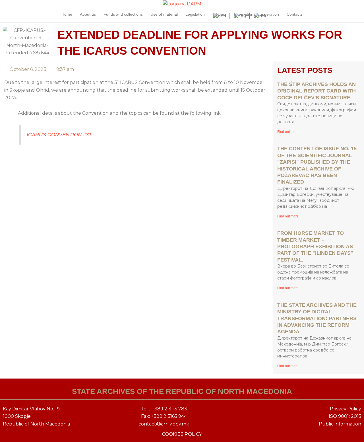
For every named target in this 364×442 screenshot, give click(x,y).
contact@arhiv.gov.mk (163, 424)
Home (66, 14)
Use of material (164, 14)
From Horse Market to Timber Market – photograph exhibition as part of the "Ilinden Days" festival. (315, 246)
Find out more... (289, 132)
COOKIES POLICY (182, 434)
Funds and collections (123, 14)
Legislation (195, 14)
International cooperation (256, 14)
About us (88, 14)
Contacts (295, 14)
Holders (219, 14)
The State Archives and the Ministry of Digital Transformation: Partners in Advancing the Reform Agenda (317, 318)
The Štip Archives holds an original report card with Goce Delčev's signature (316, 90)
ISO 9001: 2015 (345, 416)
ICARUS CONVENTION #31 (59, 134)
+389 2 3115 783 (169, 409)
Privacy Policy (345, 409)
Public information (340, 424)
